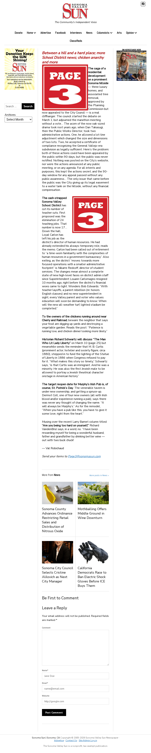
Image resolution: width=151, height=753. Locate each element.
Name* (45, 670)
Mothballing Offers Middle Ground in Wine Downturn (92, 513)
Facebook (60, 33)
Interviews (76, 33)
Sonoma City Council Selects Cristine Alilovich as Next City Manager (57, 575)
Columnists (103, 33)
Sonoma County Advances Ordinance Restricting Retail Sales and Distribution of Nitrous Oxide (57, 520)
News (89, 33)
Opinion (130, 33)
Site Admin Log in (88, 740)
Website (45, 695)
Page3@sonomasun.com (84, 456)
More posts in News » (99, 475)
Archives (10, 115)
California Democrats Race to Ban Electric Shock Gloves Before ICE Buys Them (92, 577)
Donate (18, 33)
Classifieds (76, 41)
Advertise (46, 33)
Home (30, 33)
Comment (46, 627)
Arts (119, 33)
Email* (45, 683)
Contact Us (71, 740)
